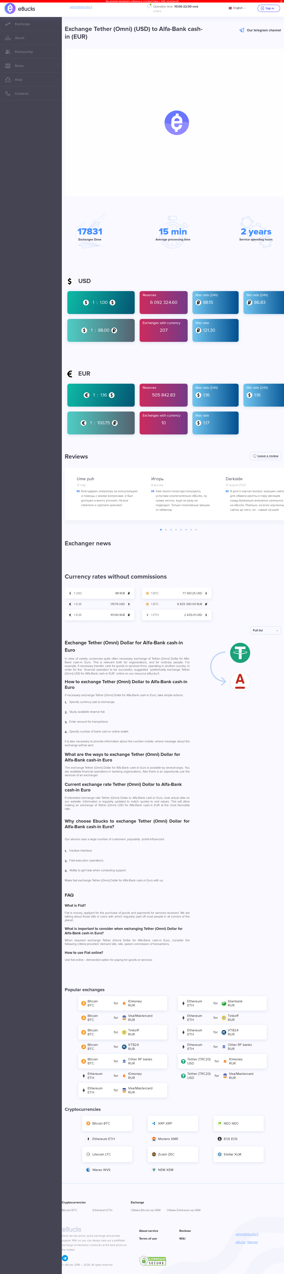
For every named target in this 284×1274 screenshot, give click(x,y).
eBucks (241, 1242)
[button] (177, 123)
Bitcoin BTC (69, 1210)
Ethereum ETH (102, 1210)
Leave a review (268, 456)
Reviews (185, 1231)
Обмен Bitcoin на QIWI (146, 1210)
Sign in (270, 8)
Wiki (182, 1239)
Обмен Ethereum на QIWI (184, 1210)
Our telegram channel (264, 30)
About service (148, 1231)
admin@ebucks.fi (81, 7)
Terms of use (148, 1239)
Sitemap (252, 1242)
